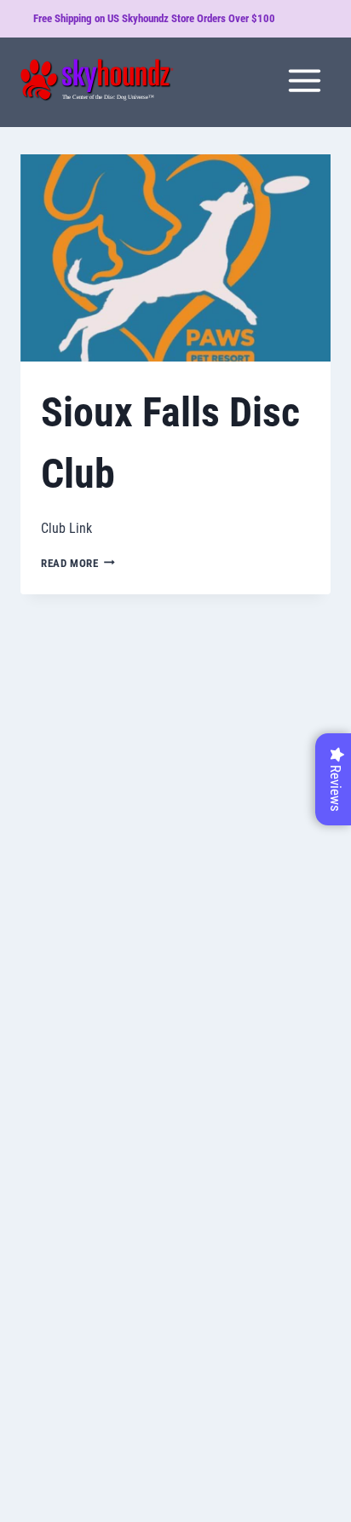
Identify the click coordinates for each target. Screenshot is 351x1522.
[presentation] (175, 258)
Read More (78, 563)
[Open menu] (304, 80)
